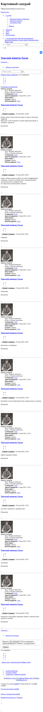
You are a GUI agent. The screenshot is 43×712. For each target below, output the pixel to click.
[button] (5, 83)
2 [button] (5, 80)
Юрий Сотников (6, 88)
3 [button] (5, 82)
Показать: (5, 641)
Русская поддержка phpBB (10, 689)
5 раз (18, 101)
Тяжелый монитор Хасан (14, 58)
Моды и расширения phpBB (10, 694)
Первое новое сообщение (9, 75)
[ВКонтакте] (41, 52)
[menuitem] (19, 19)
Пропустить (5, 12)
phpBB (16, 684)
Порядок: (20, 643)
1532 (15, 94)
